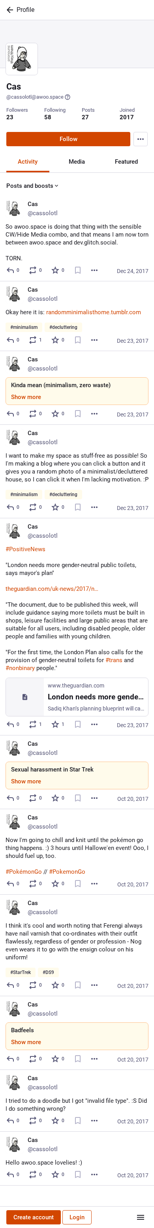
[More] (94, 270)
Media (77, 161)
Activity (28, 161)
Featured (126, 161)
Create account (33, 1217)
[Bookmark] (78, 270)
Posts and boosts (29, 185)
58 (47, 117)
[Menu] (140, 139)
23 (9, 117)
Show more (26, 397)
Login (77, 1217)
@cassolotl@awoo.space (35, 97)
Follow (68, 139)
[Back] (8, 10)
